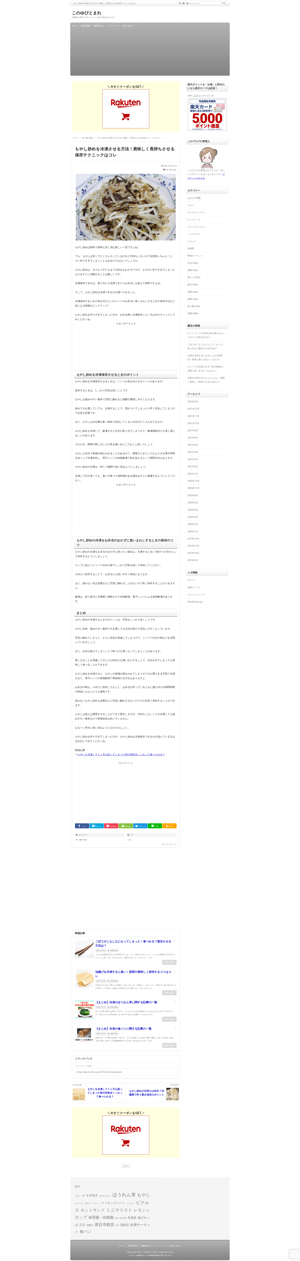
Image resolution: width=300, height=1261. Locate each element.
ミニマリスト (194, 234)
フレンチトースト (196, 227)
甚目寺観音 (104, 1224)
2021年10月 (193, 423)
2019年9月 (193, 560)
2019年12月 (193, 538)
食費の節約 (193, 313)
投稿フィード (194, 587)
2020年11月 (193, 488)
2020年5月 (193, 502)
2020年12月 (193, 481)
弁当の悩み (193, 263)
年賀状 (132, 1217)
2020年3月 (193, 517)
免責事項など (99, 26)
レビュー (192, 241)
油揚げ (89, 1225)
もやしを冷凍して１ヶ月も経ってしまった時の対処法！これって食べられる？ (121, 754)
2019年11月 (193, 546)
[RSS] (180, 3)
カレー (88, 1203)
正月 (82, 1225)
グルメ (191, 205)
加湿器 (191, 248)
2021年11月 (193, 416)
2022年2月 (193, 401)
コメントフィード (196, 594)
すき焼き (92, 1195)
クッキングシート (113, 1203)
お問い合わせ (127, 26)
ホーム (75, 26)
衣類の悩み (193, 292)
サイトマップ (193, 3)
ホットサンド (93, 1210)
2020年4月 (193, 510)
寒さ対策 (123, 1218)
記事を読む (169, 962)
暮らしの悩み (194, 277)
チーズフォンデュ (196, 212)
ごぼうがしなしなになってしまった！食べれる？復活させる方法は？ (133, 943)
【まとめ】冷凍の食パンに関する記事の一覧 (123, 1028)
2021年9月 (193, 430)
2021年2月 (193, 466)
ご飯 (83, 1196)
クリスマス (130, 1203)
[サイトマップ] (187, 3)
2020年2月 (193, 524)
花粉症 (124, 1225)
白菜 (117, 1225)
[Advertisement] (150, 52)
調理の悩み (193, 299)
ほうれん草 (124, 1194)
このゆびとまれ (86, 12)
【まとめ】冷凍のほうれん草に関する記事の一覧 (126, 1002)
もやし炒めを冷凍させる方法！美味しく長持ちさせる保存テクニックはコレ (125, 151)
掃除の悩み (193, 270)
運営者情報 (85, 26)
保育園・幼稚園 (101, 1217)
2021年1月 (193, 473)
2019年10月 (193, 553)
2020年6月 (193, 495)
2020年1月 (193, 531)
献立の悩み (193, 284)
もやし (130, 840)
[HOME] (183, 3)
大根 (116, 1218)
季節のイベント (195, 256)
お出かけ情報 (194, 198)
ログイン (192, 580)
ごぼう (77, 1196)
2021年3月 (193, 459)
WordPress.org (195, 602)
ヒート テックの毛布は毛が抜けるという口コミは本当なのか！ (206, 335)
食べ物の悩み (171, 170)
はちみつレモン (105, 1196)
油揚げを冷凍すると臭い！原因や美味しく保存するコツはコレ (133, 974)
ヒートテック (194, 219)
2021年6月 (193, 437)
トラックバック (171, 844)
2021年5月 (193, 445)
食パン (86, 1231)
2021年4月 (193, 452)
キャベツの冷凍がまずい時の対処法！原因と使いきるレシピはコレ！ (206, 368)
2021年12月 (193, 409)
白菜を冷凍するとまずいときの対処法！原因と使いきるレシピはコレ (205, 357)
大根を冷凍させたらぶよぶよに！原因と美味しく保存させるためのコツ (206, 380)
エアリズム (79, 1203)
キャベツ (96, 1203)
